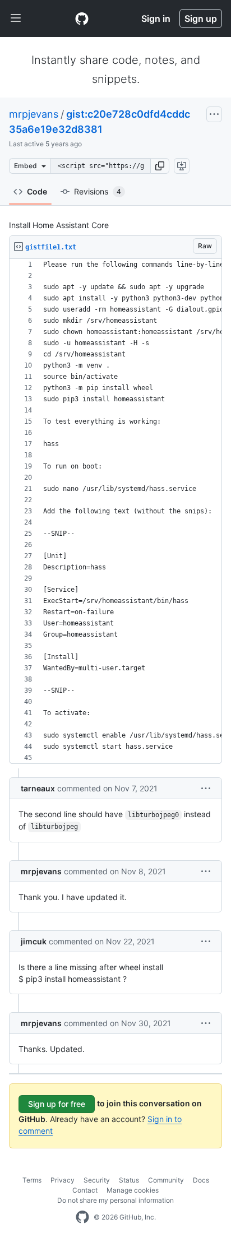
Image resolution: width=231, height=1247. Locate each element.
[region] (115, 511)
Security (97, 1180)
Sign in (155, 18)
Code (37, 191)
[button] (159, 166)
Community (166, 1180)
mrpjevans (33, 114)
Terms (31, 1180)
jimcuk (34, 941)
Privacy (62, 1180)
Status (129, 1180)
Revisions (97, 191)
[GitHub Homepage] (82, 1217)
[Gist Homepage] (82, 18)
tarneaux (38, 788)
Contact (85, 1190)
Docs (201, 1180)
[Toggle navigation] (15, 18)
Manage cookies (133, 1190)
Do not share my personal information (115, 1200)
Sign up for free (56, 1104)
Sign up (200, 18)
